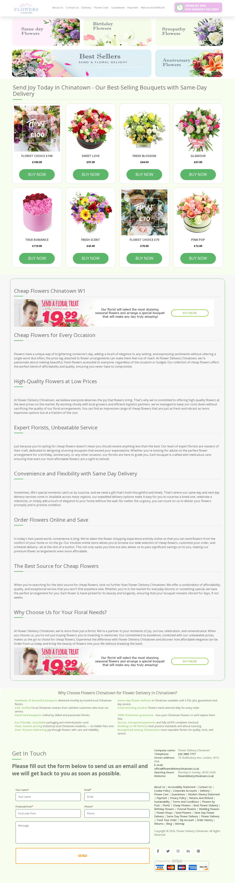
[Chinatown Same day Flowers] (46, 32)
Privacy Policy (178, 798)
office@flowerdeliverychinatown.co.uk (176, 768)
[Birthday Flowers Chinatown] (117, 32)
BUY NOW (37, 174)
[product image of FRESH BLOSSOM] (144, 129)
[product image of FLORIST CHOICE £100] (37, 129)
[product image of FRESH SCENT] (91, 212)
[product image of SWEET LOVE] (91, 129)
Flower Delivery (210, 816)
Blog (169, 823)
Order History (205, 820)
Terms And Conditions (186, 801)
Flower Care (101, 7)
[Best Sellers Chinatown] (81, 63)
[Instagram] (178, 851)
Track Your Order (166, 820)
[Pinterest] (198, 851)
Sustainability (162, 801)
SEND (82, 855)
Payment (132, 7)
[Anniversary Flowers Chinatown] (189, 63)
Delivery (86, 7)
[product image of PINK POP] (198, 212)
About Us (57, 7)
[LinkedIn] (188, 851)
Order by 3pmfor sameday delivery (202, 7)
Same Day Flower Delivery (182, 816)
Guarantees (118, 7)
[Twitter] (168, 851)
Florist (166, 805)
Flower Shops (164, 812)
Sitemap (180, 823)
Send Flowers (183, 812)
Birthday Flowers (164, 809)
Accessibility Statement (182, 787)
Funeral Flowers (186, 809)
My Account (187, 820)
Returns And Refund (152, 7)
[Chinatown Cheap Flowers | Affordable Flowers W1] (24, 8)
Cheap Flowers (182, 805)
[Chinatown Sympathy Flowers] (189, 32)
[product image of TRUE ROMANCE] (37, 212)
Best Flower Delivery (206, 805)
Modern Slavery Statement (204, 794)
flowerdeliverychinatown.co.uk (196, 776)
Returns (158, 823)
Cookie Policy (162, 790)
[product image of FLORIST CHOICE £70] (144, 212)
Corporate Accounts (185, 790)
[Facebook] (158, 851)
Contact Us (72, 7)
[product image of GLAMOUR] (198, 129)
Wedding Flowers (209, 809)
